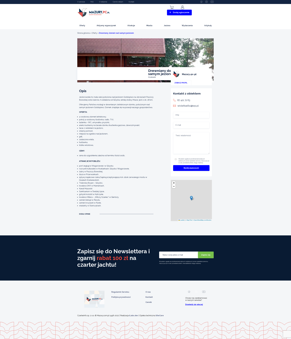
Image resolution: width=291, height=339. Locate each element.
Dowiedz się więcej (194, 304)
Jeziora (167, 25)
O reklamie (103, 2)
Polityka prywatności (121, 297)
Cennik (149, 302)
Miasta (149, 25)
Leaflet (182, 220)
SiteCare (160, 315)
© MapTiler (188, 220)
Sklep (171, 10)
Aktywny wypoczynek (106, 25)
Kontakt (131, 2)
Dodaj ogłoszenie (181, 12)
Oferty (82, 25)
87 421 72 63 (183, 100)
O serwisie (81, 2)
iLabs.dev (133, 315)
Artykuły (208, 25)
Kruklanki (152, 77)
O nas (148, 292)
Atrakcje (131, 25)
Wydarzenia (187, 25)
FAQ (92, 2)
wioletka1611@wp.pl (188, 105)
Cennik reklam (118, 2)
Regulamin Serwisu (120, 292)
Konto (182, 10)
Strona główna (83, 33)
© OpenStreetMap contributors (202, 220)
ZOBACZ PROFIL (180, 83)
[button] (191, 198)
